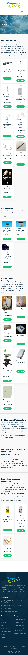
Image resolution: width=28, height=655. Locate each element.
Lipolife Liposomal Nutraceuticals (19, 629)
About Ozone (5, 628)
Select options (21, 136)
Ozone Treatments (6, 631)
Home (2, 619)
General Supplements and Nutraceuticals (20, 634)
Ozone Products (18, 622)
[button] (2, 12)
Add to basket (7, 78)
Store (2, 625)
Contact (3, 637)
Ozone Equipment (19, 625)
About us (3, 622)
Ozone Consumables (19, 619)
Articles (3, 634)
